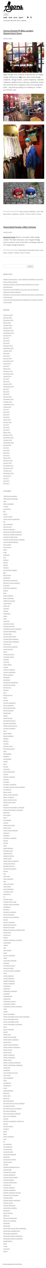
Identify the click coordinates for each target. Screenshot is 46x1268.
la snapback (7, 790)
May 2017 (6, 366)
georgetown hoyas (9, 721)
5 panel (5, 506)
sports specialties (9, 1014)
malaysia (6, 833)
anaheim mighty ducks (10, 537)
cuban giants (7, 665)
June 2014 (6, 412)
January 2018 (7, 358)
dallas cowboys (8, 675)
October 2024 (7, 325)
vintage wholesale (9, 1205)
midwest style (7, 853)
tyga (4, 1139)
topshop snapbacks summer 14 (13, 1121)
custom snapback (9, 670)
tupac (5, 1131)
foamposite (7, 713)
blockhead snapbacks (10, 580)
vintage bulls (7, 1170)
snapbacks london (9, 1004)
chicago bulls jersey (9, 636)
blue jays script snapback (11, 583)
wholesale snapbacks (10, 1233)
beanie (5, 565)
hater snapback (8, 736)
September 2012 (8, 443)
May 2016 (6, 381)
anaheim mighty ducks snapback (14, 540)
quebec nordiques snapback (12, 940)
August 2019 (7, 335)
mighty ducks (7, 858)
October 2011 (7, 471)
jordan (5, 761)
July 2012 (6, 448)
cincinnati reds (8, 649)
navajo (5, 871)
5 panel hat (7, 509)
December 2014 (8, 399)
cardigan (6, 608)
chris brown (7, 644)
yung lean (6, 1249)
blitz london (7, 214)
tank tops (6, 1093)
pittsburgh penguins (9, 925)
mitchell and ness (9, 866)
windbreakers (7, 1241)
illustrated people (33, 250)
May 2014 (6, 415)
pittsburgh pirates (9, 927)
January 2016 (7, 384)
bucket (5, 591)
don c (5, 693)
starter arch (7, 1034)
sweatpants (7, 1083)
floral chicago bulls (9, 708)
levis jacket (6, 815)
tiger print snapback (9, 1116)
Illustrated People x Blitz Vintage (19, 227)
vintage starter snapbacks (11, 1200)
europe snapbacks (9, 703)
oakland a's (7, 894)
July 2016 (6, 379)
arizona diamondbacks (10, 542)
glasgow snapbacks (9, 723)
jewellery (6, 756)
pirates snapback (9, 922)
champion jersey (8, 624)
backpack (6, 555)
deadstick (6, 677)
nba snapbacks (8, 879)
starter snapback (8, 1055)
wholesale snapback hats (11, 1231)
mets (5, 846)
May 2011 (6, 483)
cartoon (5, 611)
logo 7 (5, 818)
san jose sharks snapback (11, 971)
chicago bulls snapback (10, 639)
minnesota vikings (9, 864)
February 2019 (8, 346)
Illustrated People (9, 237)
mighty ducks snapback (11, 861)
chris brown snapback (10, 647)
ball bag (5, 560)
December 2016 (8, 374)
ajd (4, 522)
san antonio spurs (9, 966)
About (21, 17)
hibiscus (6, 741)
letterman (6, 812)
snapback (6, 994)
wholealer (6, 1223)
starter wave (7, 1060)
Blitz (20, 77)
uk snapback (7, 1144)
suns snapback (8, 1078)
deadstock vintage (9, 685)
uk (4, 1142)
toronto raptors (8, 1126)
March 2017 (7, 369)
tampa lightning (8, 1091)
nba (4, 874)
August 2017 (7, 363)
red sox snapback (9, 955)
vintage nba (7, 1185)
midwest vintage (8, 856)
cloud (5, 652)
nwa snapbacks (8, 889)
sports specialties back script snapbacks (16, 1017)
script (5, 973)
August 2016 (7, 376)
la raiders (6, 782)
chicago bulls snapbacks (11, 642)
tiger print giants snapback (12, 1114)
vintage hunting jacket (10, 1177)
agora (39, 214)
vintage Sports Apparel (10, 1195)
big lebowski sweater (10, 570)
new (4, 881)
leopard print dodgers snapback (13, 807)
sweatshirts (7, 1085)
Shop (10, 17)
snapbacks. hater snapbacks (12, 1006)
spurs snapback (8, 1029)
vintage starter (8, 1198)
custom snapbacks (9, 672)
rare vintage (7, 950)
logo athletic (7, 820)
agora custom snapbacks (27, 211)
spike (5, 1009)
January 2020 (7, 328)
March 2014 (7, 420)
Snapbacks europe (9, 1001)
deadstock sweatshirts (10, 682)
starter (5, 1032)
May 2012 (6, 453)
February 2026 (8, 315)
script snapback (8, 976)
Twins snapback (8, 1136)
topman (5, 1119)
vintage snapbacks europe (12, 1193)
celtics (5, 616)
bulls (4, 593)
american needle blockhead (12, 532)
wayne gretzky (8, 1213)
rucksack (6, 963)
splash (5, 1011)
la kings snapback (9, 777)
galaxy (5, 716)
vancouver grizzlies (9, 1159)
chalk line (6, 621)
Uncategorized (8, 1152)
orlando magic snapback (11, 904)
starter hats (7, 1042)
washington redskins (10, 1208)
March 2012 (7, 458)
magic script (7, 828)
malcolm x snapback (9, 838)
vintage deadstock (9, 1175)
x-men (5, 1246)
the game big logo (9, 1106)
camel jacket (7, 603)
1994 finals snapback (10, 496)
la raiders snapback (9, 784)
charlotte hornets (9, 626)
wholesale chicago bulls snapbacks (14, 1228)
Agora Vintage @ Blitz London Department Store (18, 32)
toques (5, 1124)
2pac (4, 501)
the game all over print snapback (14, 1103)
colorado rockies (8, 657)
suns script (6, 1075)
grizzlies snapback (9, 728)
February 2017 (8, 371)
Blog (15, 17)
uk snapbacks (7, 1147)
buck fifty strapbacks (10, 588)
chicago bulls (7, 634)
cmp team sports (8, 654)
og (4, 897)
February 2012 (8, 460)
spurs (5, 1027)
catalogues (6, 613)
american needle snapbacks (12, 534)
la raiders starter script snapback (14, 787)
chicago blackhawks (9, 631)
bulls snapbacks (8, 598)
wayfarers (6, 1210)
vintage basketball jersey (11, 1167)
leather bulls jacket (9, 802)
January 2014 (7, 422)
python (5, 937)
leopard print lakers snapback (13, 810)
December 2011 (8, 466)
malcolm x (6, 835)
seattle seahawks (9, 981)
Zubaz (5, 1251)
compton (6, 659)
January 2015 (7, 397)
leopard (5, 805)
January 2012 (7, 463)
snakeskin (6, 989)
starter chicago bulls (9, 1037)
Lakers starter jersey (10, 800)
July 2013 (6, 425)
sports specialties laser (10, 1019)
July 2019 (6, 338)
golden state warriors (10, 726)
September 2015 (8, 386)
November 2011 (8, 468)
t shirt (5, 1088)
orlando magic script (9, 902)
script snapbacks (8, 978)
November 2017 (8, 361)
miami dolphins (8, 848)
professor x (7, 935)
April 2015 (6, 394)
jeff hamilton (7, 754)
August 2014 (7, 407)
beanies (6, 568)
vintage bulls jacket (9, 1172)
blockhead (6, 578)
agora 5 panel (7, 517)
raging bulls (7, 943)
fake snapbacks (8, 705)
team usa (6, 1098)
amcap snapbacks (9, 529)
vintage (21, 214)
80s (4, 511)
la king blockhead (9, 772)
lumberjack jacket (9, 825)
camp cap (6, 606)
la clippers (6, 769)
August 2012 (7, 445)
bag (4, 557)
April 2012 (6, 455)
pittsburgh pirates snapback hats (14, 930)
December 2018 (8, 348)
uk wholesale (7, 1149)
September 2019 (8, 333)
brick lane (6, 585)
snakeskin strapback (10, 991)
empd (5, 698)
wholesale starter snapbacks (12, 1236)
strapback (6, 1070)
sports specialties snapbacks (12, 1024)
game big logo (7, 718)
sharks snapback (9, 983)
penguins (6, 909)
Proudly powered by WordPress (12, 1264)
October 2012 (7, 440)
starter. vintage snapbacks (12, 1062)
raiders (5, 945)
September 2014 (8, 404)
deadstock (6, 680)
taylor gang (7, 1096)
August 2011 (7, 476)
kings (5, 764)
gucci (5, 731)
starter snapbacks (9, 1057)
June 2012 (6, 450)
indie (5, 751)
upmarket (6, 1157)
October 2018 (7, 351)
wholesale (6, 1226)
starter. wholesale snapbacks (13, 1065)
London (5, 823)
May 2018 (6, 353)
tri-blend (6, 1129)
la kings (5, 774)
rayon (5, 953)
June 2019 (6, 341)
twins (5, 1134)
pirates (5, 920)
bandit (5, 562)
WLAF (5, 1244)
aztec (38, 211)
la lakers (6, 779)
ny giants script (8, 892)
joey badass (7, 759)
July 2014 (6, 409)
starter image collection (10, 1045)
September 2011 (8, 473)
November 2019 (8, 330)
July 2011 (6, 478)
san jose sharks (8, 968)
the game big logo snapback (12, 1108)
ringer (5, 958)
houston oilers (8, 746)
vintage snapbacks (9, 1190)
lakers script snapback (10, 795)
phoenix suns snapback (11, 917)
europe (5, 700)
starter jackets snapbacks (11, 1047)
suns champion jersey (10, 1073)
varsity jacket (7, 1162)
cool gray (6, 662)
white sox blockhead (10, 1218)
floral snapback (8, 710)
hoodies (6, 744)
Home (5, 17)
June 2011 (6, 481)
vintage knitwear (8, 1180)
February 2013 (8, 435)
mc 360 (5, 843)
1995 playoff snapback (10, 499)
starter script (7, 1052)
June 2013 (6, 427)
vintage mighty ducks (10, 1182)
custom (5, 667)
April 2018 (6, 356)
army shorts (7, 547)
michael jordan (8, 851)
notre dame (7, 886)
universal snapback (9, 1154)
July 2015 (6, 389)
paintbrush (6, 907)
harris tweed (7, 733)
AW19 (5, 550)
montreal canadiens (9, 869)
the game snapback (9, 1111)
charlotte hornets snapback (12, 629)
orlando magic (8, 899)
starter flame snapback (11, 1040)
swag (5, 1080)
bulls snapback (8, 596)
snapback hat (7, 996)
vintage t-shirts (8, 1203)
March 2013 (7, 432)
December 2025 (8, 320)
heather (6, 738)
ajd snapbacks (8, 524)
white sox (6, 1216)
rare (4, 948)
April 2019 (6, 343)
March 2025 (7, 323)
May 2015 (6, 392)
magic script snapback (10, 830)
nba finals (6, 876)
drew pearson (8, 695)
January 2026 (7, 318)
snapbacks (15, 214)
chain (5, 619)
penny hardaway (8, 915)
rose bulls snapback (9, 960)
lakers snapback (8, 797)
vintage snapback (9, 1187)
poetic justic (7, 932)
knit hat (5, 767)
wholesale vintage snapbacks (13, 1239)
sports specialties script (11, 1022)
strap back (6, 1068)
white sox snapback (9, 1221)
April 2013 (6, 430)
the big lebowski (8, 1101)
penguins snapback (9, 912)
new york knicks (8, 884)
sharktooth (6, 986)
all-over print (7, 527)
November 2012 (8, 437)
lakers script (7, 792)
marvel (5, 841)
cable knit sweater (9, 601)
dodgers (6, 690)
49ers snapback (8, 504)
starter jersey (7, 1050)
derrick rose (7, 687)
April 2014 (6, 417)
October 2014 (7, 402)
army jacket (7, 545)
